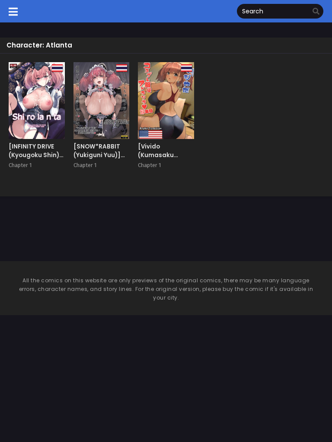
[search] (316, 11)
